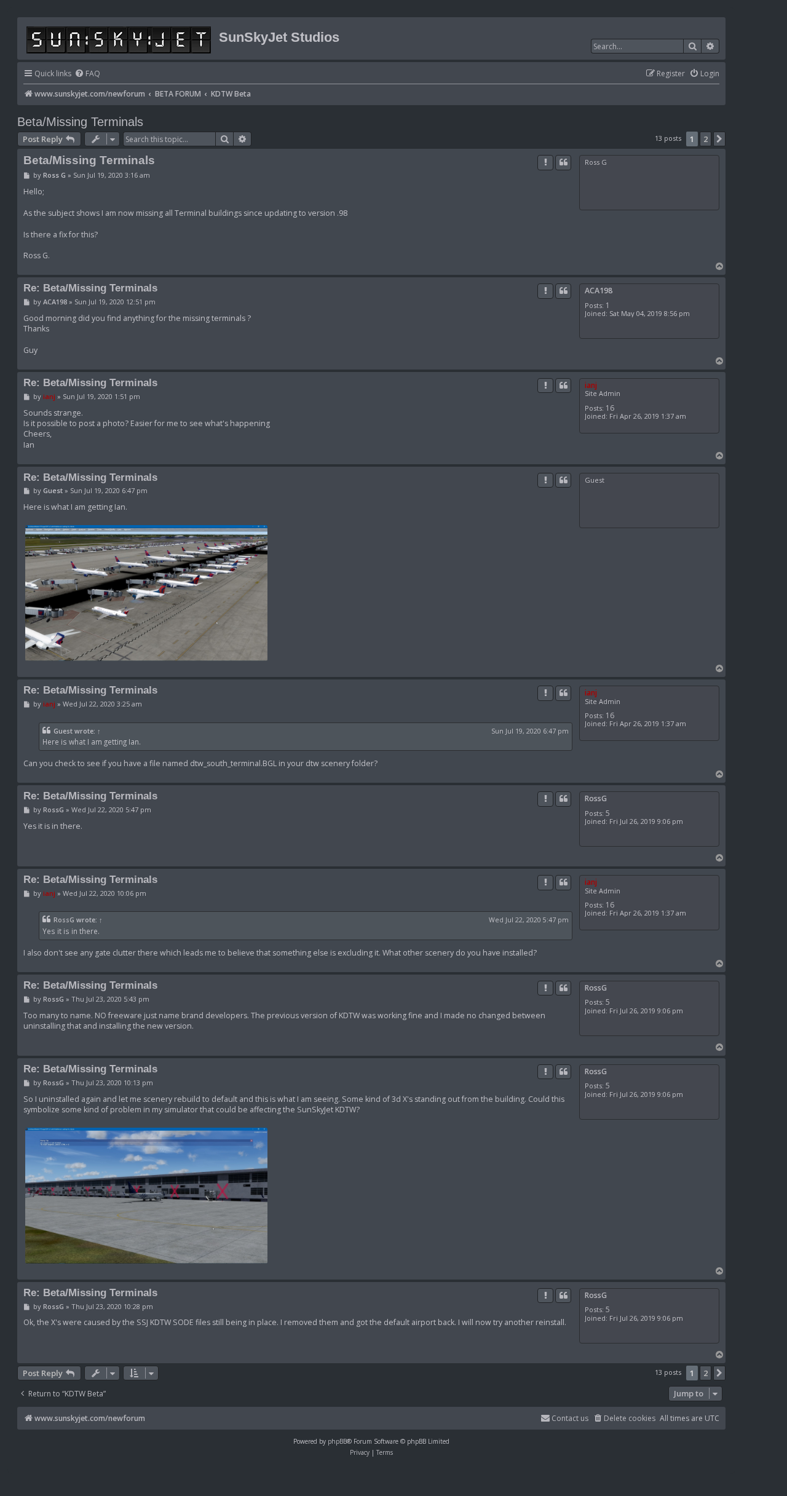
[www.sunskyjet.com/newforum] (119, 37)
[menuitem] (87, 74)
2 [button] (705, 138)
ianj (591, 385)
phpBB (337, 1441)
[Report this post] (545, 162)
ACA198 (598, 291)
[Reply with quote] (563, 162)
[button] (719, 139)
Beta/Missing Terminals (80, 122)
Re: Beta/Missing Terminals (90, 287)
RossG (596, 798)
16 (610, 408)
